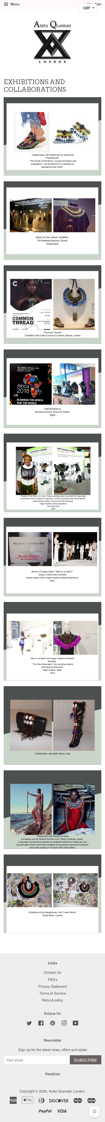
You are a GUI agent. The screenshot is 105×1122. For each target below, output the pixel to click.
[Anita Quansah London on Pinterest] (52, 1023)
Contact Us (52, 972)
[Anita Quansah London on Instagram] (64, 1023)
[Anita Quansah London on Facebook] (41, 1023)
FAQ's (52, 979)
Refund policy (52, 999)
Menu (15, 3)
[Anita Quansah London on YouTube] (75, 1023)
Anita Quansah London (67, 1091)
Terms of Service (52, 993)
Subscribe (85, 1060)
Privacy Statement (52, 986)
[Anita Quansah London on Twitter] (29, 1023)
